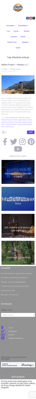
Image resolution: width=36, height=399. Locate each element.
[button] (24, 26)
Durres (30, 120)
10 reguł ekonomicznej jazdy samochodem (15, 286)
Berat (15, 120)
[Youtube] (30, 18)
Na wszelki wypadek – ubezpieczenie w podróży (16, 273)
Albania (12, 69)
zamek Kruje (10, 127)
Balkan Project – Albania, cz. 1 (15, 64)
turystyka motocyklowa (24, 124)
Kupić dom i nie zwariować (9, 295)
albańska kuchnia (7, 120)
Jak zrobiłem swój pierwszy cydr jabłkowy (14, 278)
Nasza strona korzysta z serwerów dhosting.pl (14, 358)
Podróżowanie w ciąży (8, 290)
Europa (18, 69)
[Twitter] (13, 141)
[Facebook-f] (27, 18)
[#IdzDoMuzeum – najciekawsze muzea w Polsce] (18, 199)
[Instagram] (33, 18)
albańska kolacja (24, 118)
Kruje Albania (18, 122)
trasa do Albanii (11, 124)
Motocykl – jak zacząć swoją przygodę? (13, 282)
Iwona (5, 69)
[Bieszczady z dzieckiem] (18, 253)
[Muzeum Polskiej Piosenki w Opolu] (18, 172)
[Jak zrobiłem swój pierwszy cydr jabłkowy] (18, 226)
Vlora (3, 127)
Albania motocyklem (11, 118)
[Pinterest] (31, 141)
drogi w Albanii (22, 120)
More (30, 132)
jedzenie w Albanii (7, 122)
